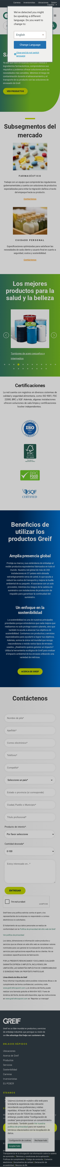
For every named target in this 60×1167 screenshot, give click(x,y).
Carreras (16, 3)
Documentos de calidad (23, 1162)
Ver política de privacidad (13, 935)
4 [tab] (18, 364)
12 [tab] (55, 364)
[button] (55, 16)
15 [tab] (23, 368)
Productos (8, 1060)
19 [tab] (41, 368)
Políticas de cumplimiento (14, 1159)
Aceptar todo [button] (14, 1146)
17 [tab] (32, 368)
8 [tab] (36, 364)
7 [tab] (32, 364)
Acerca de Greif (11, 1055)
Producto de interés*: (15, 827)
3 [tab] (13, 364)
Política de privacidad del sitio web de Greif (37, 929)
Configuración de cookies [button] (20, 1140)
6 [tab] (27, 364)
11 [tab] (50, 364)
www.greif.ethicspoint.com (14, 988)
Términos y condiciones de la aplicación (32, 1156)
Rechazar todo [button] (41, 1140)
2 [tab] (9, 364)
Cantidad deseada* (14, 844)
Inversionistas (29, 3)
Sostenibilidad (10, 1069)
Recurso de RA (21, 1165)
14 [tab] (18, 368)
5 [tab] (23, 364)
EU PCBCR (8, 1083)
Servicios (7, 1065)
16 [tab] (27, 368)
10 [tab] (46, 364)
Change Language (30, 44)
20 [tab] (46, 368)
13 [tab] (13, 368)
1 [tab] (4, 364)
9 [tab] (41, 364)
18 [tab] (36, 368)
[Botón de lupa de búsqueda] (53, 26)
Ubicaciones (43, 3)
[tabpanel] (30, 335)
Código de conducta (34, 1159)
